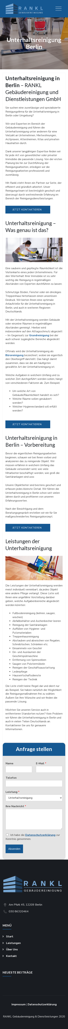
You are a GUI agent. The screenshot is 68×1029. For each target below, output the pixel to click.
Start (9, 936)
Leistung (12, 792)
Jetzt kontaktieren (27, 209)
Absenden (14, 849)
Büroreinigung (14, 355)
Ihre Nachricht (16, 806)
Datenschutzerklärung (40, 835)
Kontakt (11, 956)
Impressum (19, 1004)
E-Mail (41, 763)
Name (9, 763)
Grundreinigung (39, 335)
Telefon (11, 778)
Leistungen (13, 943)
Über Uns (12, 949)
